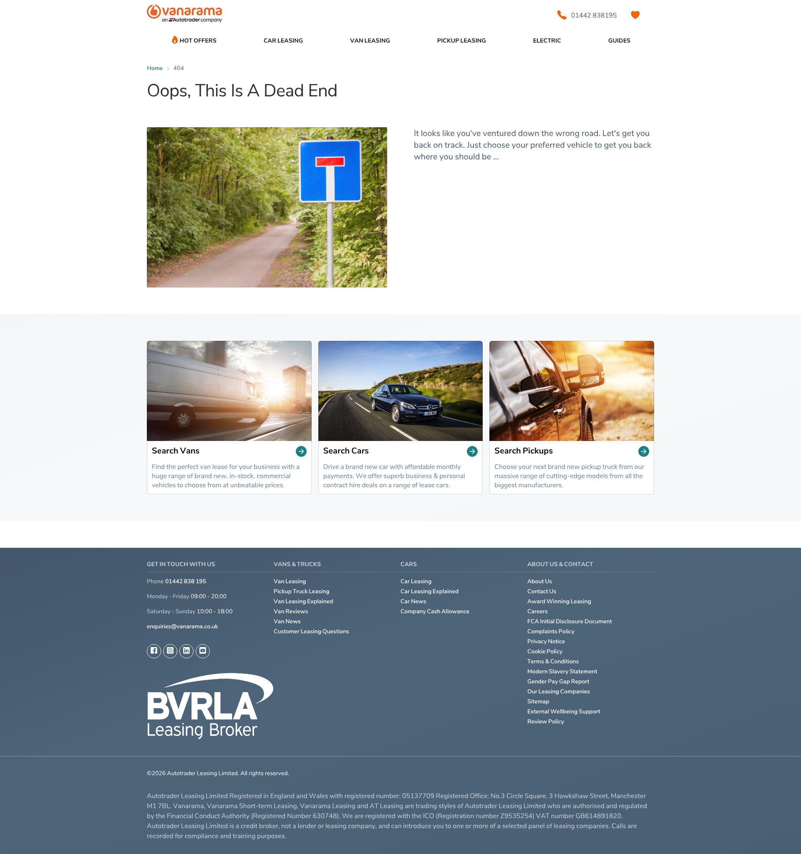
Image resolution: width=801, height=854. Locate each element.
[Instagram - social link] (170, 651)
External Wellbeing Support (563, 711)
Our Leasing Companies (558, 691)
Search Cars (346, 451)
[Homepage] (184, 15)
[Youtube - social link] (202, 651)
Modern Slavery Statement (562, 671)
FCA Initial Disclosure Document (569, 621)
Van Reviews (291, 611)
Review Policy (545, 721)
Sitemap (538, 701)
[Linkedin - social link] (186, 651)
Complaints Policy (550, 631)
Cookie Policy (544, 651)
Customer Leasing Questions (311, 631)
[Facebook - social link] (154, 651)
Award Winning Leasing (559, 601)
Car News (413, 601)
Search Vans (175, 451)
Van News (287, 621)
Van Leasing (290, 581)
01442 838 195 (185, 581)
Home (155, 68)
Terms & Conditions (553, 661)
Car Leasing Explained (429, 591)
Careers (537, 611)
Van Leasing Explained (303, 601)
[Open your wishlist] (635, 15)
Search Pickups (523, 451)
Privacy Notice (546, 641)
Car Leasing (415, 581)
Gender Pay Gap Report (558, 681)
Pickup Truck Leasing (302, 591)
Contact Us (542, 591)
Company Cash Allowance (434, 611)
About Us (539, 581)
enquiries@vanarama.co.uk (182, 626)
